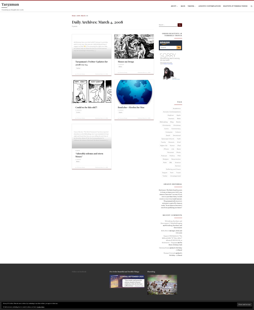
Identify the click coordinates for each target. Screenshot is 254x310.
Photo (179, 152)
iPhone (166, 149)
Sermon (178, 166)
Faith (179, 139)
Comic (166, 128)
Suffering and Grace (173, 169)
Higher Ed (163, 145)
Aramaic (171, 118)
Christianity (167, 125)
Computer (169, 132)
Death (168, 135)
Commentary (176, 128)
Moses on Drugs (126, 61)
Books (178, 122)
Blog (172, 122)
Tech (171, 172)
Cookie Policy (40, 307)
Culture (178, 132)
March (83, 15)
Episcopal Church (168, 139)
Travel (178, 172)
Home (74, 15)
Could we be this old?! (86, 107)
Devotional (177, 135)
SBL (170, 162)
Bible (179, 118)
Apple (179, 115)
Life (172, 149)
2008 (78, 15)
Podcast (164, 156)
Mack (179, 149)
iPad (179, 145)
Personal (170, 152)
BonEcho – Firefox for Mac (131, 107)
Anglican (171, 115)
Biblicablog (164, 122)
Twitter (165, 176)
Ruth (165, 162)
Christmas (177, 125)
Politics (172, 156)
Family (163, 142)
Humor (172, 145)
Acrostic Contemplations (172, 112)
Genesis (171, 142)
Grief (179, 142)
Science (178, 162)
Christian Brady (81, 74)
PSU (179, 156)
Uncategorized (175, 176)
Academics (177, 108)
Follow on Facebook (79, 272)
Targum (164, 172)
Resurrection (176, 159)
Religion (166, 159)
